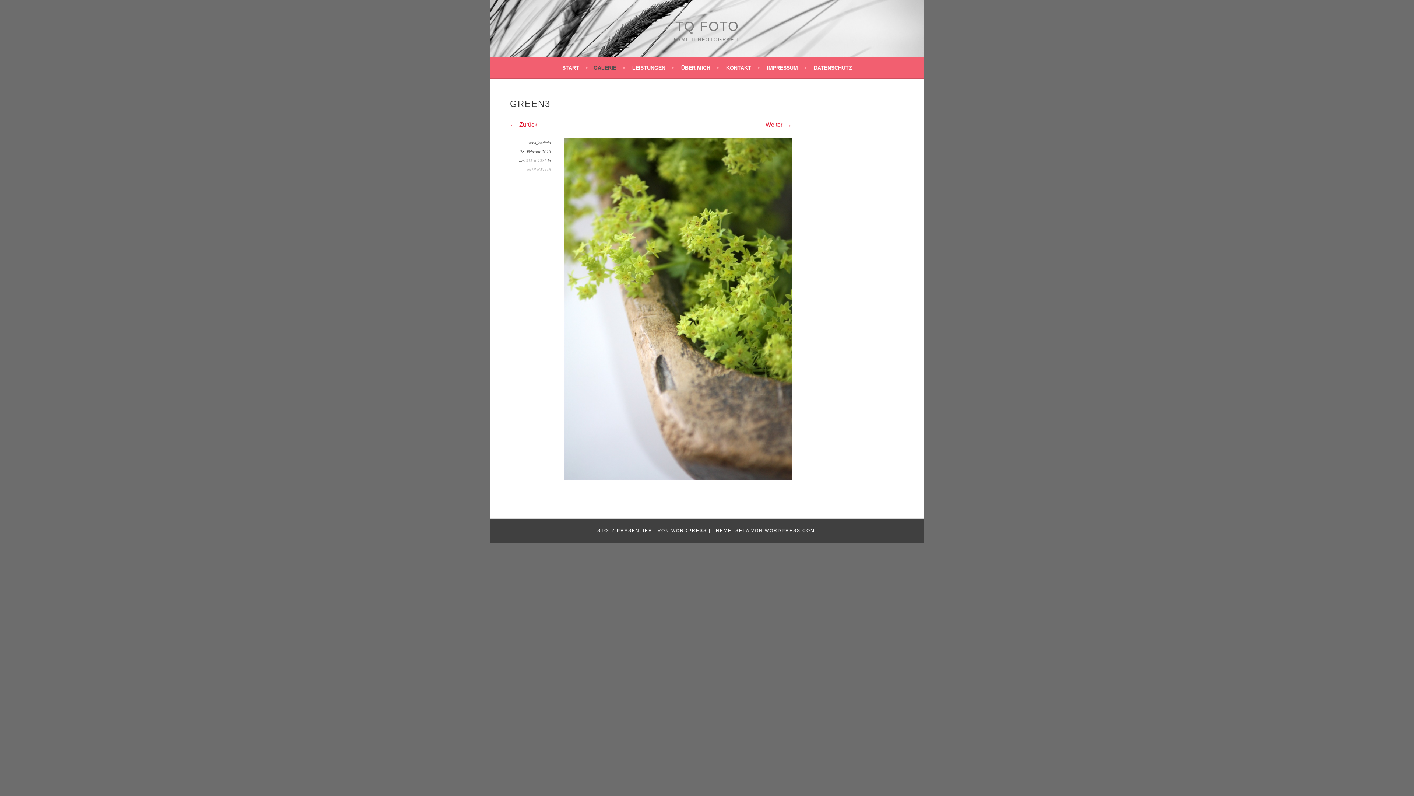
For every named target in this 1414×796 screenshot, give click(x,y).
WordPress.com (790, 530)
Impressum (782, 68)
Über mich (695, 68)
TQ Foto (707, 26)
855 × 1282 (536, 160)
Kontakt (738, 68)
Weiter (775, 125)
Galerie (605, 68)
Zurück (527, 125)
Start (570, 68)
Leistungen (648, 68)
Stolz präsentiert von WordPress (652, 530)
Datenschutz (833, 68)
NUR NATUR (539, 169)
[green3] (678, 478)
